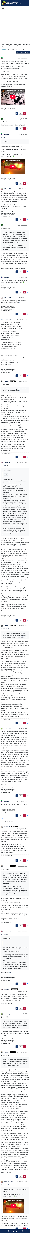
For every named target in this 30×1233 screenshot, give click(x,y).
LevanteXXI (7, 58)
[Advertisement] (15, 27)
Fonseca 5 (6, 381)
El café (3, 49)
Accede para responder (23, 52)
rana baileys (7, 188)
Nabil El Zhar (7, 826)
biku (5, 119)
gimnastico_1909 (8, 1181)
